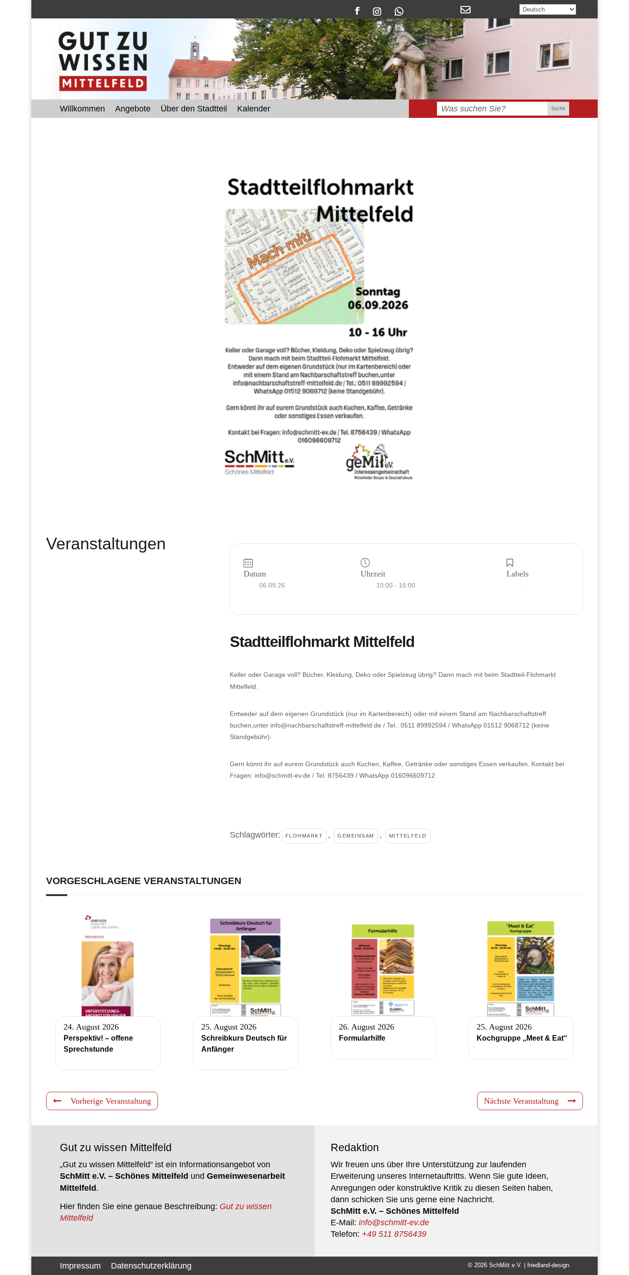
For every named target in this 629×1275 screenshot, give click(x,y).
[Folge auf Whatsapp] (399, 11)
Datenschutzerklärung (151, 1265)
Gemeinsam (356, 835)
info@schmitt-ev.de (394, 1222)
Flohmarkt (304, 835)
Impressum (80, 1265)
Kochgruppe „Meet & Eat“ (522, 1038)
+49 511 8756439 (394, 1234)
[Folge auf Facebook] (357, 11)
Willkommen (82, 109)
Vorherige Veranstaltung (110, 1101)
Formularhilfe (362, 1038)
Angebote (133, 109)
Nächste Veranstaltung (521, 1101)
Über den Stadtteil (194, 109)
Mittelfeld (408, 835)
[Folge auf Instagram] (377, 11)
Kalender (253, 109)
